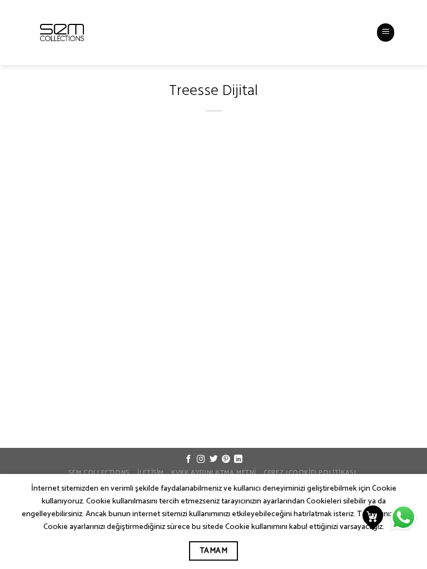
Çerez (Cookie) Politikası (310, 472)
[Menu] (386, 32)
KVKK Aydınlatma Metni (213, 472)
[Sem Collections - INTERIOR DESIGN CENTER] (62, 32)
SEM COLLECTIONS (99, 472)
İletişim (150, 472)
